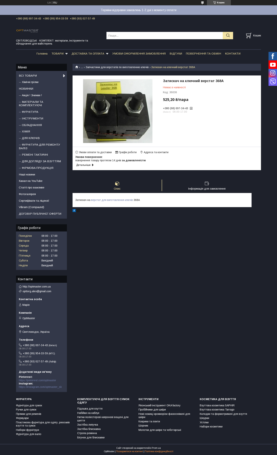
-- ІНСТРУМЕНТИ (31, 118)
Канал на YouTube (30, 180)
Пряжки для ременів (28, 413)
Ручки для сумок (26, 409)
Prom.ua (156, 448)
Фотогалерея (27, 194)
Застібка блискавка (89, 428)
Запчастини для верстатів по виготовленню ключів (117, 67)
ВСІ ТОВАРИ (28, 75)
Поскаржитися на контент (129, 451)
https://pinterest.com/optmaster (37, 380)
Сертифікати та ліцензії (34, 200)
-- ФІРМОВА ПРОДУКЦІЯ (36, 167)
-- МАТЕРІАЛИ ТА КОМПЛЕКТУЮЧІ (31, 103)
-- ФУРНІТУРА (28, 111)
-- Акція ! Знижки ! (30, 95)
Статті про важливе (31, 187)
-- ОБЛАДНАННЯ (30, 125)
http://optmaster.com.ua (37, 286)
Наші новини (27, 174)
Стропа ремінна (87, 433)
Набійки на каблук (88, 412)
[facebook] (74, 211)
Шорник (143, 425)
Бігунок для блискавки (91, 437)
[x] (78, 211)
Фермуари (22, 418)
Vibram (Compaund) (31, 207)
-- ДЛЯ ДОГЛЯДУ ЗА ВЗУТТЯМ (40, 161)
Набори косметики (211, 426)
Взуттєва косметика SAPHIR (217, 405)
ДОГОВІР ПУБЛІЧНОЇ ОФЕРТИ (40, 213)
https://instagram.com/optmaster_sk (40, 386)
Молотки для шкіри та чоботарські (159, 429)
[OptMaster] (59, 30)
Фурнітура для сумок (29, 405)
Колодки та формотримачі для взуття (223, 413)
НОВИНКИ (26, 88)
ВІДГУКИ (176, 53)
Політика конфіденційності (159, 451)
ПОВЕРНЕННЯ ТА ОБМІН (203, 53)
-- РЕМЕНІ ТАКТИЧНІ (33, 154)
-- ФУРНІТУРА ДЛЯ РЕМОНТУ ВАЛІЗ (39, 146)
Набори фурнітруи (27, 429)
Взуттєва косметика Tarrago (217, 409)
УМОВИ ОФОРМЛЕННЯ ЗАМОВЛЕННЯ (139, 53)
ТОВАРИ (57, 53)
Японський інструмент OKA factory (159, 405)
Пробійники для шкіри (152, 409)
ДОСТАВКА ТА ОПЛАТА (88, 53)
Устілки (204, 422)
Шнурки (204, 418)
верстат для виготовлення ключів (112, 199)
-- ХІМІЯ (24, 131)
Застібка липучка (87, 424)
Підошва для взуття (90, 408)
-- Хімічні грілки (28, 82)
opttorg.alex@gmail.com (37, 291)
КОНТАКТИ (232, 53)
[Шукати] (228, 35)
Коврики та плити (149, 421)
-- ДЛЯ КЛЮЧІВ (29, 138)
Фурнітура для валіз (28, 434)
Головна (41, 53)
